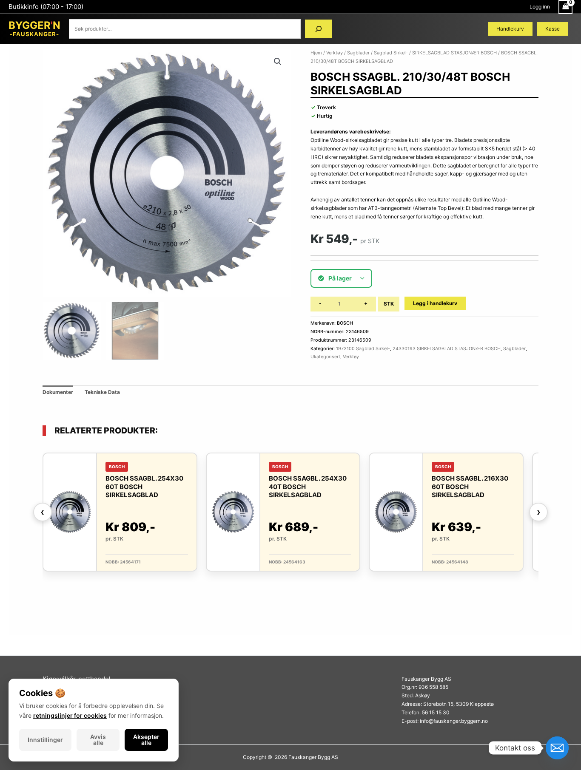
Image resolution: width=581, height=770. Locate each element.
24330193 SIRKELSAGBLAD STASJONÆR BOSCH (447, 348)
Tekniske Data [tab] (102, 392)
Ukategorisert (325, 357)
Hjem (316, 53)
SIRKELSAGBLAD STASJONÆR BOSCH (454, 53)
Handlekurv (510, 28)
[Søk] (318, 29)
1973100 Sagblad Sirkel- (363, 348)
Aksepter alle (146, 739)
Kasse (552, 28)
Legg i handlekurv (435, 303)
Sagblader (358, 53)
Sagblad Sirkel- (391, 53)
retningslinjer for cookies (70, 715)
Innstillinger (45, 739)
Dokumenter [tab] (58, 392)
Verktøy (334, 53)
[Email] (557, 747)
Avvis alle (98, 739)
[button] (277, 61)
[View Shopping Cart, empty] (565, 7)
